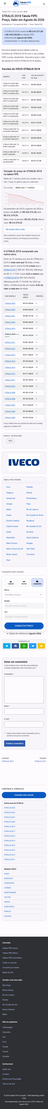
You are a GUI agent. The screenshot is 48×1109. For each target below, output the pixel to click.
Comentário (9, 674)
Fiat (4, 1037)
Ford (4, 1042)
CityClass (7, 916)
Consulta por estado (10, 967)
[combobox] (24, 595)
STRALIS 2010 (10, 386)
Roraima (29, 532)
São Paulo (30, 549)
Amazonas (10, 498)
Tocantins (30, 554)
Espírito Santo (12, 526)
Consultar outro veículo (24, 795)
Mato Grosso (11, 543)
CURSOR (7, 888)
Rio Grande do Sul (33, 526)
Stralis (19, 12)
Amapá (9, 504)
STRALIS (7, 911)
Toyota (5, 1051)
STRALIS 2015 (10, 355)
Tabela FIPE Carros (10, 948)
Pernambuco (31, 498)
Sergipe (29, 543)
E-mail (7, 719)
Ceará (8, 515)
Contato (5, 1074)
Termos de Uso (8, 1084)
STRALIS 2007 (10, 405)
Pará (8, 560)
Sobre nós (6, 1069)
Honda (5, 1046)
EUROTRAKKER (10, 892)
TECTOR (7, 897)
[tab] (10, 582)
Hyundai (5, 1056)
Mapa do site (7, 972)
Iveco (14, 12)
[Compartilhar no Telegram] (32, 646)
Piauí (28, 504)
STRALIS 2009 (10, 392)
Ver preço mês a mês (15, 229)
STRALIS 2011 (10, 380)
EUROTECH (8, 878)
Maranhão (10, 537)
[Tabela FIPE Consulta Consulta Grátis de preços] (24, 3)
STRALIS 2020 (10, 322)
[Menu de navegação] (5, 3)
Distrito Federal (12, 521)
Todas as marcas (9, 962)
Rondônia (30, 521)
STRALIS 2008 (10, 399)
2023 (10, 441)
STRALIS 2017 (10, 270)
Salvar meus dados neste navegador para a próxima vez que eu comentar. (23, 734)
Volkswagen (7, 1027)
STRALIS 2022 (10, 310)
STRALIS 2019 (12, 277)
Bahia (8, 509)
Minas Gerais (11, 554)
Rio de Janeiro (32, 509)
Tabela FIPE (6, 12)
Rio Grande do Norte (34, 515)
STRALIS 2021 (10, 316)
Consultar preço (24, 626)
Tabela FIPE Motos (10, 953)
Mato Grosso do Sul (14, 549)
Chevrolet (6, 1032)
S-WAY (6, 874)
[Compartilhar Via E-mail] (41, 646)
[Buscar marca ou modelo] (44, 4)
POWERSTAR (9, 883)
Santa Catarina (32, 537)
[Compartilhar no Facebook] (15, 646)
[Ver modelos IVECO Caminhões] (24, 462)
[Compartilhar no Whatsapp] (24, 646)
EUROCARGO (9, 907)
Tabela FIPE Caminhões (12, 958)
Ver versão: (8, 188)
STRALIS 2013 (10, 367)
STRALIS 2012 (10, 374)
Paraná (29, 492)
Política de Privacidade (11, 1079)
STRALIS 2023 (10, 303)
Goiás (8, 532)
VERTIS (7, 902)
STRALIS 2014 (10, 361)
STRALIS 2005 (10, 418)
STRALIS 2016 (10, 349)
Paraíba (29, 487)
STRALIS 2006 (10, 411)
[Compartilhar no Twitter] (6, 646)
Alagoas (9, 492)
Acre (8, 487)
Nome (6, 706)
